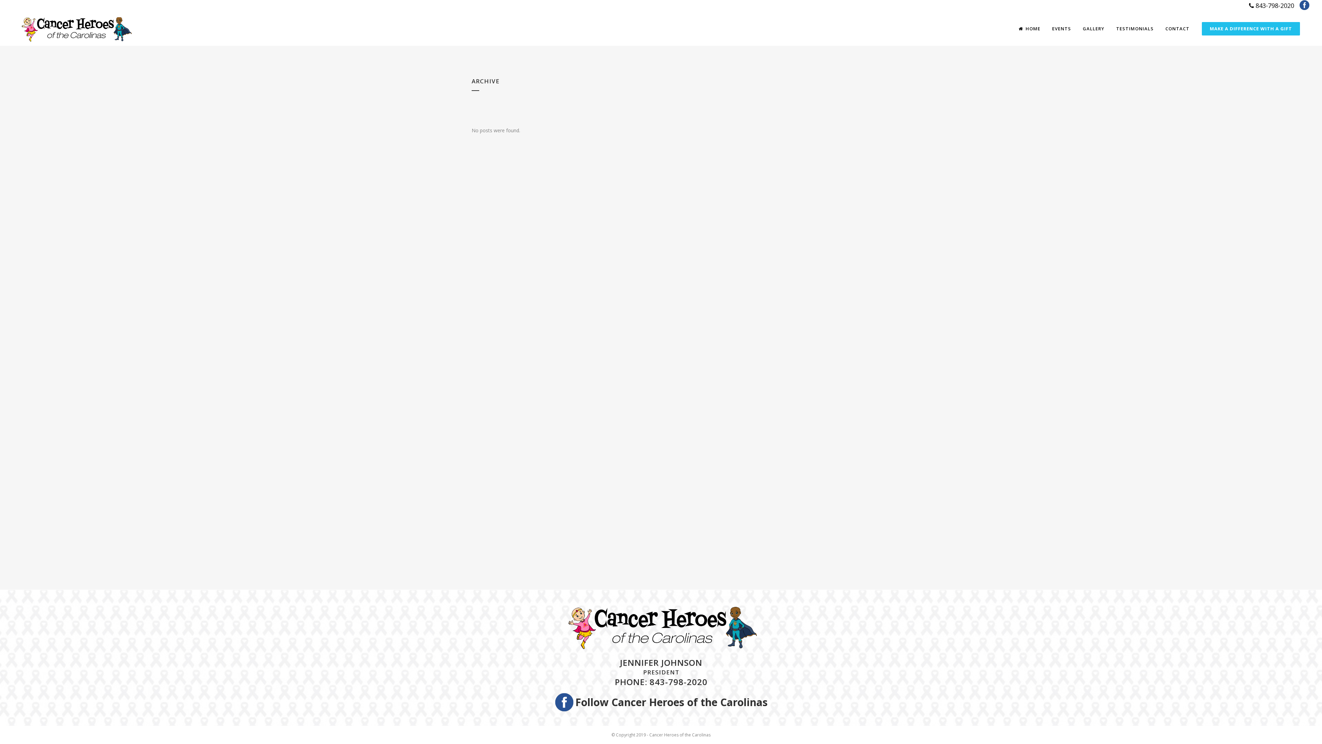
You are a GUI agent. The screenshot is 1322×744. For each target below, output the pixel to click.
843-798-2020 (1274, 5)
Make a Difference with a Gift (1251, 28)
